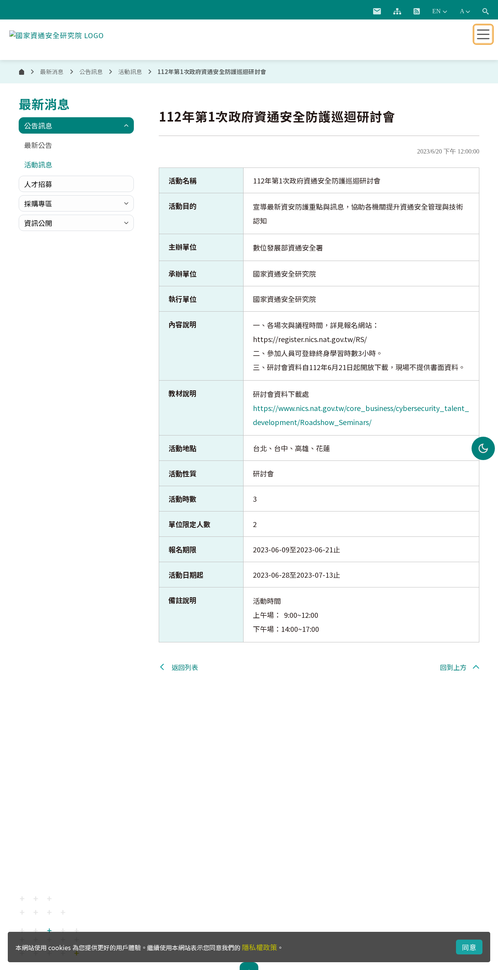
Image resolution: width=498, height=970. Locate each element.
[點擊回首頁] (56, 33)
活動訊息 (130, 71)
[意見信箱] (377, 11)
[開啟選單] (483, 34)
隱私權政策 (259, 947)
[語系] (439, 11)
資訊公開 (38, 223)
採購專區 (38, 203)
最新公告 (38, 145)
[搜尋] (485, 11)
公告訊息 (38, 125)
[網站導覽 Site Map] (397, 11)
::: (358, 10)
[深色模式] (483, 448)
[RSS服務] (417, 11)
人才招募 (38, 184)
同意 (469, 947)
